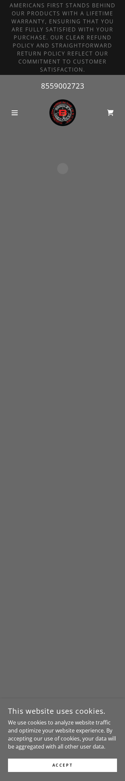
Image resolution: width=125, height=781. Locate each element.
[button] (16, 112)
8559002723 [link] (62, 86)
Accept (62, 765)
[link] (62, 112)
